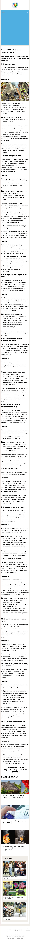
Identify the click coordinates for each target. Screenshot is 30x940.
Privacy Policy (11, 938)
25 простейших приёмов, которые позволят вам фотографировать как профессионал (14, 848)
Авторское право (15, 934)
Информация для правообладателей (15, 936)
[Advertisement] (15, 30)
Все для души (10, 930)
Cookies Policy (19, 938)
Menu (3, 12)
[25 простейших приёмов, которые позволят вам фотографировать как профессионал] (15, 837)
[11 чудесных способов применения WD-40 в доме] (15, 812)
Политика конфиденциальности (15, 932)
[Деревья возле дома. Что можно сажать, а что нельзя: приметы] (15, 787)
